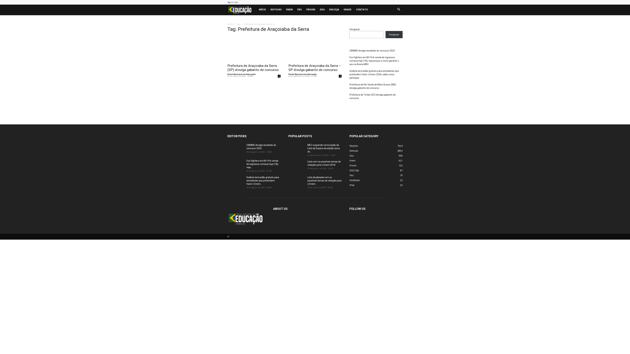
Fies (299, 9)
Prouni (310, 9)
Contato (362, 9)
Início (262, 9)
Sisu (322, 9)
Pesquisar (354, 29)
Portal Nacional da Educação (241, 74)
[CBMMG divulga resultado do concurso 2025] (235, 149)
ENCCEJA (334, 9)
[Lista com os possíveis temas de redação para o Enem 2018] (296, 165)
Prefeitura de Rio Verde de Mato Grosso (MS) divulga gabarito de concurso (372, 86)
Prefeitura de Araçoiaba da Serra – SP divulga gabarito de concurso (314, 68)
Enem (289, 9)
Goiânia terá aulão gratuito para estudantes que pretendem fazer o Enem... (262, 180)
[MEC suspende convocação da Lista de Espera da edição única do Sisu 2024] (296, 148)
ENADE (347, 9)
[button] (399, 9)
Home (230, 24)
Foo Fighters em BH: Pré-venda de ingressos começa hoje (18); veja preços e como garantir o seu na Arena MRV (374, 61)
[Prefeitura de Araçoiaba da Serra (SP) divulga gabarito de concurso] (254, 48)
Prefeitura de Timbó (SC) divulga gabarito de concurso (372, 96)
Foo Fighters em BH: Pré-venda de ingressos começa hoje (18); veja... (262, 164)
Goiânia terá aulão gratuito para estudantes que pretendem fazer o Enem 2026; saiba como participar (374, 74)
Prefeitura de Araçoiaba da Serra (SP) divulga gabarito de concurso (253, 68)
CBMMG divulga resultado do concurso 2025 (372, 50)
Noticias (276, 9)
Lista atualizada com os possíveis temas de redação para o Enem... (324, 180)
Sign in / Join (232, 2)
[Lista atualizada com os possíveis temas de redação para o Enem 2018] (296, 181)
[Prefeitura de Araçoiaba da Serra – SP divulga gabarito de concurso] (315, 48)
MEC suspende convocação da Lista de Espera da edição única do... (323, 148)
